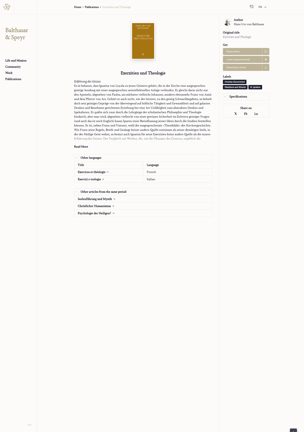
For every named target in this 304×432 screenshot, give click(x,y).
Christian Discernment (235, 82)
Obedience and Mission (235, 87)
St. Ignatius (255, 87)
